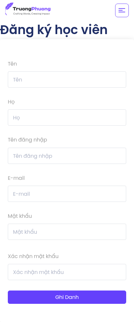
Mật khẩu (20, 216)
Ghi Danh (67, 297)
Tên (12, 64)
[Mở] (122, 10)
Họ (11, 101)
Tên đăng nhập (27, 139)
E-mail (16, 178)
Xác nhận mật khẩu (33, 256)
